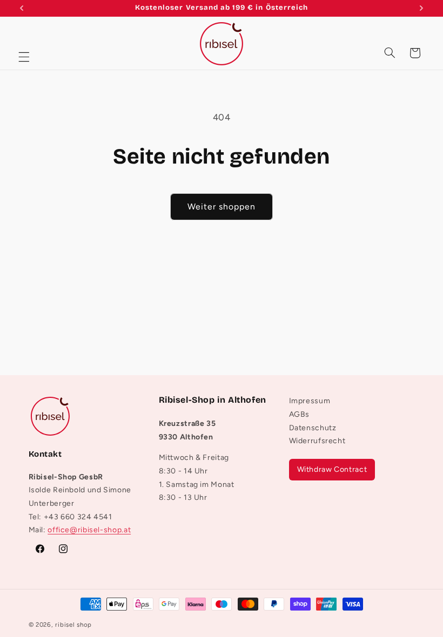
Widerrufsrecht (317, 440)
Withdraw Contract (332, 469)
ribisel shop (73, 624)
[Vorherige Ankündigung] (21, 8)
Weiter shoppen (221, 206)
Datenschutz (313, 427)
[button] (23, 57)
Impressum (310, 403)
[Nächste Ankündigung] (421, 8)
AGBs (299, 414)
